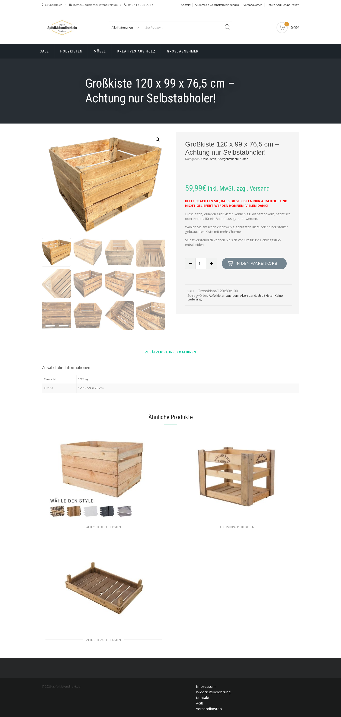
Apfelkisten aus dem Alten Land (232, 295)
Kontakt (185, 5)
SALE (44, 51)
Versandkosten (252, 5)
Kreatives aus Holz (136, 51)
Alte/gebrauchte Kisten (233, 159)
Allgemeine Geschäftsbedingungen (217, 5)
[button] (158, 139)
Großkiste (265, 295)
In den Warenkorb (256, 263)
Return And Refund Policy (283, 5)
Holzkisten (71, 51)
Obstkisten (208, 159)
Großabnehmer (183, 51)
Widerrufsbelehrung (213, 692)
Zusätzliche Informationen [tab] (170, 352)
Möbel (100, 51)
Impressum (206, 686)
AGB (199, 703)
